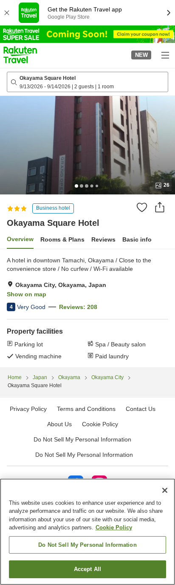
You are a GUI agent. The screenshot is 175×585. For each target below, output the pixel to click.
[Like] (142, 207)
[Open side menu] (165, 55)
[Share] (159, 207)
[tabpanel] (87, 308)
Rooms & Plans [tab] (62, 239)
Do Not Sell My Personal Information (84, 454)
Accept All (87, 569)
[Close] (164, 490)
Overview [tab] (20, 239)
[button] (20, 54)
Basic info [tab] (137, 239)
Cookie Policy (114, 527)
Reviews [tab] (103, 239)
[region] (87, 531)
